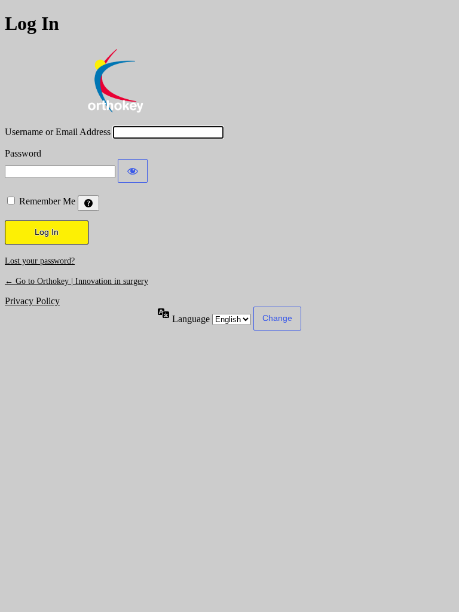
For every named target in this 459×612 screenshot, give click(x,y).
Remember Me (47, 201)
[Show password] (133, 171)
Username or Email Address (58, 132)
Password (23, 153)
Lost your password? (40, 260)
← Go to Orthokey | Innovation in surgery (76, 281)
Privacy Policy (32, 301)
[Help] (88, 203)
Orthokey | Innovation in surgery (115, 81)
